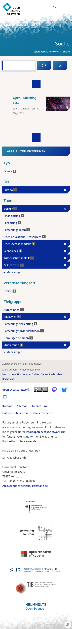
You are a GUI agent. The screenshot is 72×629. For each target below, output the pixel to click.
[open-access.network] (11, 8)
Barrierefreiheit (43, 413)
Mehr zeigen (14, 272)
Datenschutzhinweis (15, 413)
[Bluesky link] (64, 389)
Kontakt (7, 406)
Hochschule (9, 374)
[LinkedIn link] (4, 396)
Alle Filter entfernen (26, 151)
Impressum (39, 406)
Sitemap (22, 406)
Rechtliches (56, 374)
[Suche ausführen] (44, 65)
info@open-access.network (43, 432)
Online (36, 374)
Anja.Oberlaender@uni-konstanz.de (25, 486)
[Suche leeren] (60, 65)
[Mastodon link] (54, 389)
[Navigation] (65, 7)
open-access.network (46, 51)
